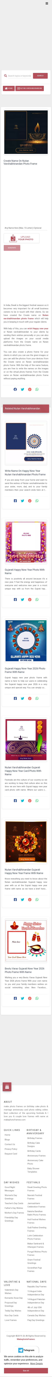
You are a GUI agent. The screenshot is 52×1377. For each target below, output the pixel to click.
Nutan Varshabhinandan (31, 88)
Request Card (11, 1154)
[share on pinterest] (29, 390)
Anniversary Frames (36, 1155)
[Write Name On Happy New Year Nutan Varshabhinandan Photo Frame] (26, 443)
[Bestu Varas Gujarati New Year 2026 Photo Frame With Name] (26, 941)
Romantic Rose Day (14, 1298)
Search (40, 76)
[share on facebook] (15, 390)
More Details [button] (36, 1363)
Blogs (7, 1139)
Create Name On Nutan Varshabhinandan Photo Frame (20, 162)
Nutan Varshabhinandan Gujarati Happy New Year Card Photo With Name (23, 771)
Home (10, 88)
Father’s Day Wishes (14, 1208)
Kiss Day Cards (11, 1315)
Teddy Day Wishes (13, 1310)
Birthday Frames (34, 1138)
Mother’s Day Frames (14, 1213)
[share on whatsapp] (37, 390)
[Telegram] (26, 1350)
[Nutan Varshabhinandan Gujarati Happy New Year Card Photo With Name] (26, 740)
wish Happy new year (38, 328)
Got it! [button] (26, 1371)
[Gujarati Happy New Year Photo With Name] (26, 542)
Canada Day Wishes (36, 1315)
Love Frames (11, 1320)
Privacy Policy (11, 1149)
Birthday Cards (34, 1151)
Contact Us (10, 1144)
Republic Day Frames (36, 1286)
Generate (12, 248)
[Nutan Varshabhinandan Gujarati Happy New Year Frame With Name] (26, 842)
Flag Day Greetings (35, 1320)
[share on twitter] (22, 390)
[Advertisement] (26, 33)
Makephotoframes (26, 1339)
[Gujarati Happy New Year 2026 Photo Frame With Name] (26, 641)
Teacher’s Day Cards (14, 1203)
